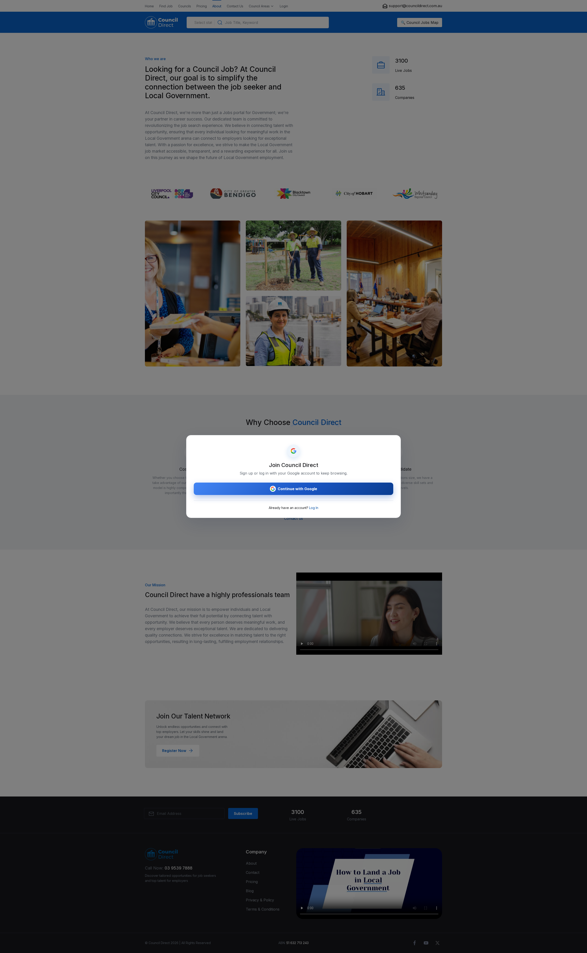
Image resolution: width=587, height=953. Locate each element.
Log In (313, 508)
